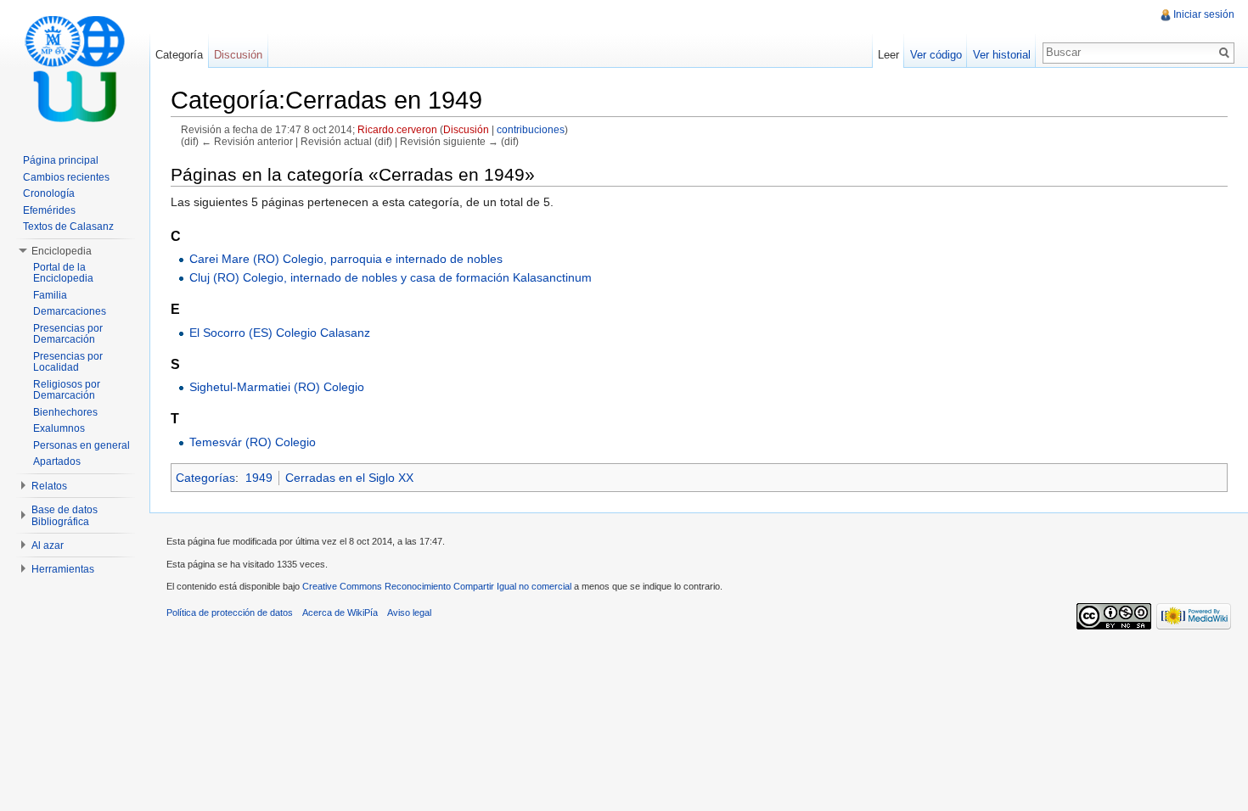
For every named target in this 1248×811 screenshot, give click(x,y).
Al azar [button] (47, 545)
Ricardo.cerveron (397, 129)
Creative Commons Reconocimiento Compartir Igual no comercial (436, 586)
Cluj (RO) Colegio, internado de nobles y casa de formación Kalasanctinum (390, 277)
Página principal (60, 160)
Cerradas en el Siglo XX (349, 477)
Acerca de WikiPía (340, 612)
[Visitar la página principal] (75, 68)
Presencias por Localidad (68, 362)
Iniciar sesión (1203, 14)
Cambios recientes (66, 177)
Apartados (57, 461)
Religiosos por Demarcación (66, 390)
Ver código (936, 54)
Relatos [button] (49, 486)
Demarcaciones (69, 311)
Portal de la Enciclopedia (63, 273)
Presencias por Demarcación (68, 334)
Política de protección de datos (229, 612)
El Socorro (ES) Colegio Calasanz (279, 332)
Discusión (466, 129)
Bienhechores (65, 412)
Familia (50, 295)
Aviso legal (409, 612)
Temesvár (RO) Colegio (252, 442)
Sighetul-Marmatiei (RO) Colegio (276, 387)
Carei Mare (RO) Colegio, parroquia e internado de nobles (346, 259)
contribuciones (531, 129)
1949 (259, 477)
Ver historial (1002, 54)
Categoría (179, 54)
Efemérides (49, 210)
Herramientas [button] (62, 569)
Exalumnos (59, 428)
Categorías (205, 477)
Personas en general (81, 445)
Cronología (49, 193)
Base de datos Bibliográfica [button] (64, 516)
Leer (888, 54)
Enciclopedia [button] (61, 251)
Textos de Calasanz (68, 226)
